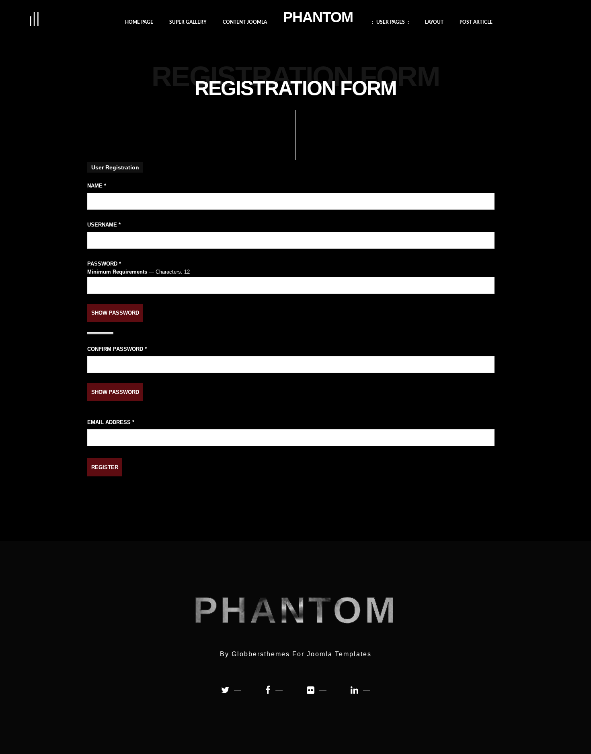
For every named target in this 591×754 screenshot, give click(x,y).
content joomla (245, 21)
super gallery (188, 21)
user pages (390, 21)
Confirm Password (117, 349)
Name (96, 186)
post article (476, 21)
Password (104, 264)
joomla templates (339, 654)
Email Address (110, 422)
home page (139, 21)
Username (104, 225)
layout (434, 21)
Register (104, 467)
